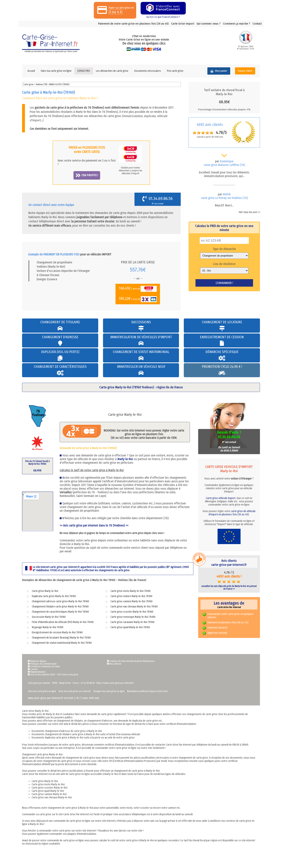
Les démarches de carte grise (112, 71)
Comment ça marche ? (236, 23)
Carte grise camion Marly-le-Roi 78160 (131, 601)
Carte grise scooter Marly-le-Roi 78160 (131, 611)
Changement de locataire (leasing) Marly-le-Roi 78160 (61, 637)
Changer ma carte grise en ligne (109, 691)
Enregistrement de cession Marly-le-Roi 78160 (57, 632)
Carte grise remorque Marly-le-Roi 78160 (132, 617)
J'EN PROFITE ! (90, 175)
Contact (257, 23)
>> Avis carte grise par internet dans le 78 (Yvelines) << (94, 525)
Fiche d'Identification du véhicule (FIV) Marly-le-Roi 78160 (63, 622)
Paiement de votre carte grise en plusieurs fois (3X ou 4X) (133, 23)
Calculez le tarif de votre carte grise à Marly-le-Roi (92, 470)
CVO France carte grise (67, 674)
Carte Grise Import (182, 23)
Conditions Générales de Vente (45, 666)
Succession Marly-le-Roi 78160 (49, 617)
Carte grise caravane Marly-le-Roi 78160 (132, 622)
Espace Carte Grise (158, 691)
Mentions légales (38, 661)
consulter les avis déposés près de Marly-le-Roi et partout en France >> (229, 587)
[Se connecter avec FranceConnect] (163, 8)
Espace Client (245, 71)
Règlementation (37, 672)
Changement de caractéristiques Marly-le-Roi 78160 (60, 611)
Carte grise (28, 84)
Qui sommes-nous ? (209, 23)
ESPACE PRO (84, 71)
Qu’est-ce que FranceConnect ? (163, 17)
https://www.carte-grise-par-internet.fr (115, 683)
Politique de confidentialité (43, 663)
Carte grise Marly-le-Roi (45, 591)
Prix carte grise (175, 71)
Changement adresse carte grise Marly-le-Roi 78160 (60, 601)
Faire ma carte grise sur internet (74, 691)
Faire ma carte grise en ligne (56, 71)
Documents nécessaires (147, 71)
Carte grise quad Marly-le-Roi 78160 (130, 627)
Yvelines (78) (41, 84)
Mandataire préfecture (138, 691)
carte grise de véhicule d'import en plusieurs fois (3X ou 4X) (232, 513)
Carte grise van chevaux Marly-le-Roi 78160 (134, 606)
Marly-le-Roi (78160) (59, 84)
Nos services (115, 663)
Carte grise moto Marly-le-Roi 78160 (130, 591)
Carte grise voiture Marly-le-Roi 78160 (131, 596)
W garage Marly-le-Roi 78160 (47, 627)
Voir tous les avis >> (249, 212)
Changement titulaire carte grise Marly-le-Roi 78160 (60, 606)
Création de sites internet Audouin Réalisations (132, 661)
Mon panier (220, 71)
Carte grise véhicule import (220, 498)
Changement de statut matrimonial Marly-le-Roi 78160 (62, 642)
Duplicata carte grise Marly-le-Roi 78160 (54, 596)
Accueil (31, 71)
